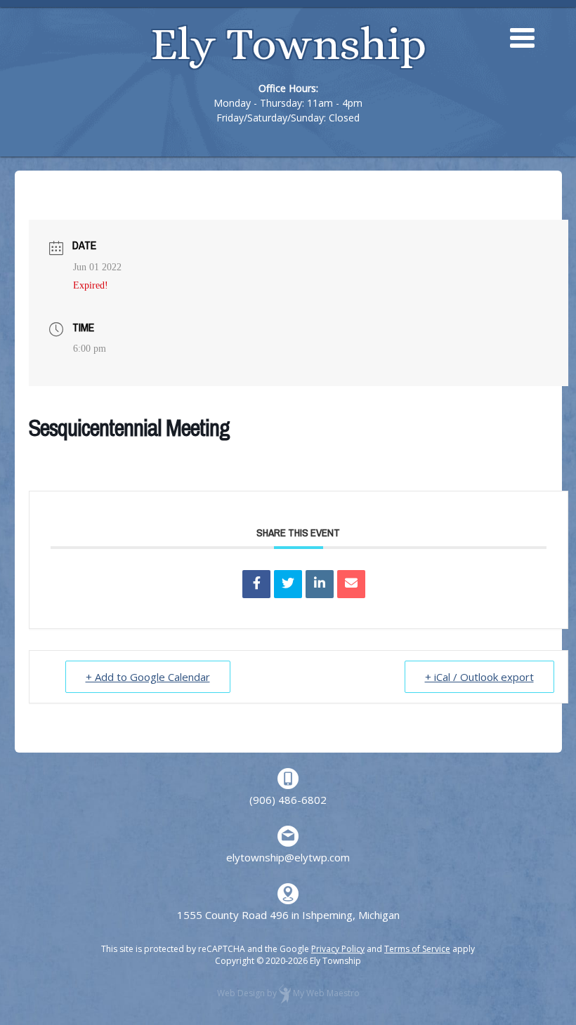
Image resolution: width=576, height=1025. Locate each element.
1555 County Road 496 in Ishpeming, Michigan (288, 915)
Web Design (241, 993)
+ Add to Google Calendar (148, 677)
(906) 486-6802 (288, 800)
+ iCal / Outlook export (479, 677)
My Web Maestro (326, 993)
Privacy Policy (338, 949)
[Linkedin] (320, 584)
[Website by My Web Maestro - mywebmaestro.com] (285, 993)
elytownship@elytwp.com (288, 857)
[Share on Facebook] (256, 584)
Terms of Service (417, 949)
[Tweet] (288, 584)
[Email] (351, 584)
